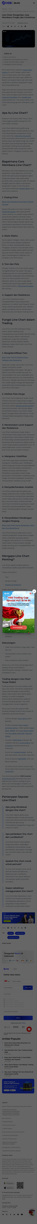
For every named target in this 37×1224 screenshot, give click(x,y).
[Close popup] (34, 591)
